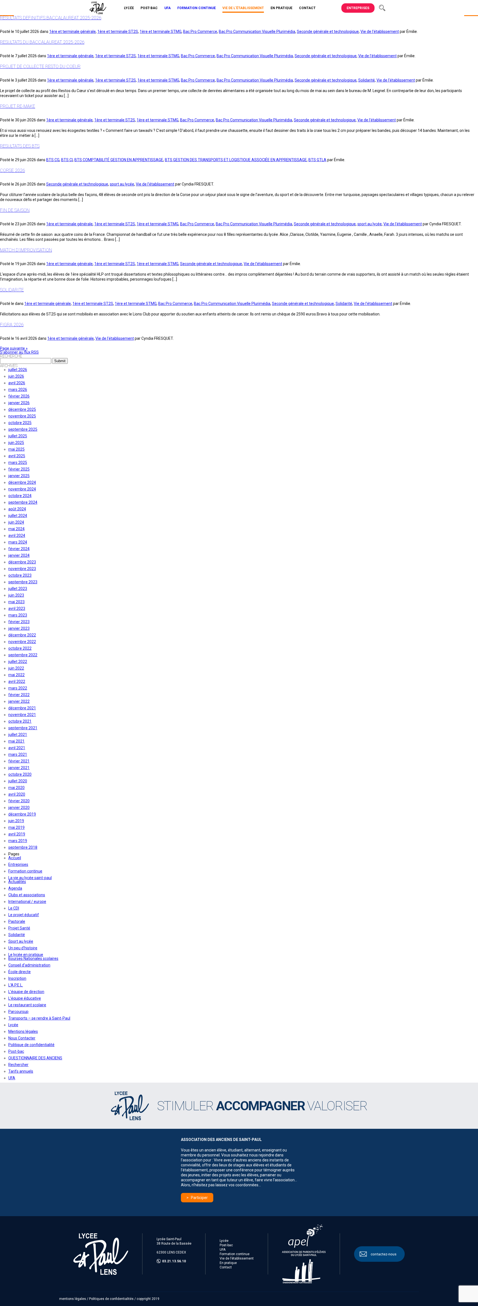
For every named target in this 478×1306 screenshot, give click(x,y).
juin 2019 (16, 821)
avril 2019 (16, 834)
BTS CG (52, 160)
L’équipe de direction (26, 991)
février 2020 (19, 801)
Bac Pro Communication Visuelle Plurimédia (257, 31)
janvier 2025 (19, 476)
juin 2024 (16, 522)
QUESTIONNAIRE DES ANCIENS (35, 1058)
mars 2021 (17, 754)
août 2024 (17, 509)
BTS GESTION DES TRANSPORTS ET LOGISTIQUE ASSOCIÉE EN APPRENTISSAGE (236, 160)
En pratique (228, 1263)
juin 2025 (16, 442)
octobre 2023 (20, 575)
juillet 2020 (17, 781)
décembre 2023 (22, 562)
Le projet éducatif (23, 915)
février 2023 (19, 622)
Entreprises (358, 8)
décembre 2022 (22, 635)
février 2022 (19, 695)
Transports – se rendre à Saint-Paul (39, 1018)
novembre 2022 (22, 641)
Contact (226, 1267)
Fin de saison (15, 210)
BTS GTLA (317, 160)
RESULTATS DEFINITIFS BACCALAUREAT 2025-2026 (50, 17)
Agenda (15, 888)
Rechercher (18, 1064)
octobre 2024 (20, 495)
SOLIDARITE (12, 289)
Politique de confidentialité (31, 1045)
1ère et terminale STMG (160, 31)
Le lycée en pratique (25, 954)
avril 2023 (16, 608)
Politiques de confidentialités (111, 1299)
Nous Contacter (21, 1038)
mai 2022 (16, 675)
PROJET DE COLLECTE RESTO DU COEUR (40, 66)
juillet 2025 (17, 436)
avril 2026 (16, 383)
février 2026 (19, 396)
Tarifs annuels (20, 1071)
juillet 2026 (17, 369)
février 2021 (19, 761)
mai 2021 (16, 741)
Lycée (13, 1025)
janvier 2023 (19, 628)
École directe (19, 972)
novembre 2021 (22, 714)
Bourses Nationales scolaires (33, 958)
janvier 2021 (19, 768)
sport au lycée (122, 184)
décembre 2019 (22, 814)
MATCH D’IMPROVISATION (26, 250)
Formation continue (25, 871)
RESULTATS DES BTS (20, 146)
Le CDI (13, 908)
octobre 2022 (20, 648)
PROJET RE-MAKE (17, 106)
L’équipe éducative (24, 998)
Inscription (17, 978)
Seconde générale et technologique (328, 31)
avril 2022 (16, 681)
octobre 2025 (20, 422)
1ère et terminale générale (72, 31)
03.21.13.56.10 (174, 1261)
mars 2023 (17, 615)
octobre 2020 (20, 774)
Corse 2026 (12, 170)
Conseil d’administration (29, 965)
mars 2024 (17, 542)
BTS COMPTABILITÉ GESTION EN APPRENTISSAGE (118, 160)
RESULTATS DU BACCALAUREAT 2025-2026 (42, 42)
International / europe (27, 901)
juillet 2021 (17, 734)
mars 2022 (17, 688)
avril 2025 (16, 456)
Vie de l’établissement (237, 1258)
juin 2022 (16, 668)
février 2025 (19, 469)
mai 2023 (16, 602)
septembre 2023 (22, 582)
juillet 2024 (17, 515)
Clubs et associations (26, 895)
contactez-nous (383, 1254)
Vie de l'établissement (379, 31)
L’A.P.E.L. (15, 985)
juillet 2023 (17, 588)
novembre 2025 (22, 416)
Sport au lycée (20, 941)
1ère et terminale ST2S (117, 31)
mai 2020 (16, 787)
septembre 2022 (22, 655)
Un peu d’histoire (22, 948)
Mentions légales (23, 1031)
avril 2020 (16, 794)
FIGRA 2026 (12, 324)
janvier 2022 (19, 701)
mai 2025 (16, 449)
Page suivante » (14, 348)
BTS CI (67, 160)
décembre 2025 (22, 409)
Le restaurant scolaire (27, 1005)
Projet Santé (19, 928)
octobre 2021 (20, 721)
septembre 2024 (22, 502)
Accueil (14, 858)
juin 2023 (16, 595)
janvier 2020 (19, 807)
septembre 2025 (22, 429)
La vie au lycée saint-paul (30, 878)
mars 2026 (17, 389)
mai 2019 (16, 827)
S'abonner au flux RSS (19, 352)
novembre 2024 (22, 489)
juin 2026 (16, 376)
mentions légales (72, 1299)
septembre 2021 (22, 728)
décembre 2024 (22, 482)
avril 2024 (16, 535)
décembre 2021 (22, 708)
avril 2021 (16, 748)
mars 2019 (17, 841)
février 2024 (19, 549)
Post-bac (16, 1051)
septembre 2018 (22, 847)
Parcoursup (18, 1011)
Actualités (17, 881)
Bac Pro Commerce (200, 31)
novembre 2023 (22, 568)
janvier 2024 (19, 555)
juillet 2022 (17, 661)
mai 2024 (16, 529)
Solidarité (366, 80)
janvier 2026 (19, 403)
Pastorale (16, 921)
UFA (11, 1078)
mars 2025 (17, 462)
